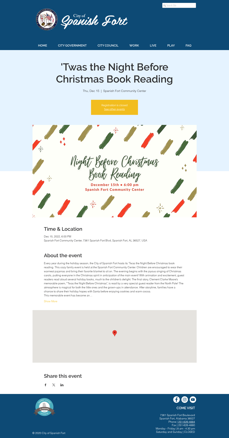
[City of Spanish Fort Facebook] (176, 399)
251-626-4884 (186, 421)
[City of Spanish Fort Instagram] (184, 399)
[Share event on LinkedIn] (62, 385)
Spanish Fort (95, 19)
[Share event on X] (53, 385)
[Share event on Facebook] (45, 385)
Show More (50, 301)
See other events (114, 109)
